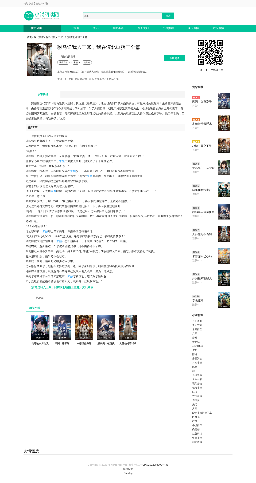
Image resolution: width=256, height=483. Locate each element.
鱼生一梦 (197, 379)
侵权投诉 (128, 469)
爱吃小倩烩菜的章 (202, 412)
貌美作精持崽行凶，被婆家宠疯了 (203, 190)
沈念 (194, 350)
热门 (194, 404)
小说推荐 (168, 28)
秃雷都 (196, 429)
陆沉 (194, 391)
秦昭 (194, 337)
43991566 (197, 346)
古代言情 (218, 28)
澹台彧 (87, 62)
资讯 (96, 28)
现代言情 (193, 28)
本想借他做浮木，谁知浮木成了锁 (84, 347)
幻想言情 (197, 442)
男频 (194, 408)
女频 (194, 333)
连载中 (196, 105)
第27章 (40, 297)
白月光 (196, 417)
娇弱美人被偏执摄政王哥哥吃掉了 (106, 347)
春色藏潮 (197, 300)
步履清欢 (197, 358)
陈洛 (194, 354)
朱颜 (75, 62)
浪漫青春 (197, 375)
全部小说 (118, 28)
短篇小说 (197, 437)
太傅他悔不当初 (128, 343)
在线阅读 (174, 58)
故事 (194, 421)
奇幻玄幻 (143, 28)
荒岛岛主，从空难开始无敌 (203, 168)
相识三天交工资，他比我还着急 (203, 146)
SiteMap (128, 473)
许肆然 (196, 400)
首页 (76, 28)
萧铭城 (196, 341)
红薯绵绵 (197, 433)
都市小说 (197, 387)
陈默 (194, 366)
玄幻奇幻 (197, 321)
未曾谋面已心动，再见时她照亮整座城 (203, 256)
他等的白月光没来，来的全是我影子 (40, 347)
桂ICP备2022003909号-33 (153, 464)
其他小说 (197, 362)
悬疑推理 (197, 329)
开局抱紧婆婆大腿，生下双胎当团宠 (203, 279)
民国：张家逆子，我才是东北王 (62, 347)
